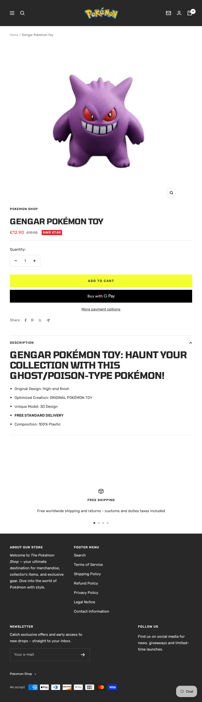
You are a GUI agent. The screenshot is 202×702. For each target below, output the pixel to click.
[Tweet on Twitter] (40, 320)
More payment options (101, 309)
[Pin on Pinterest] (32, 320)
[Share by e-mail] (48, 320)
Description (22, 342)
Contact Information (91, 611)
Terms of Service (88, 564)
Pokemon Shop (24, 209)
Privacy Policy (86, 592)
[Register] (83, 654)
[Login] (179, 13)
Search (80, 555)
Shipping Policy (87, 574)
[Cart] (189, 13)
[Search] (22, 13)
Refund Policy (86, 583)
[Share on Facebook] (26, 320)
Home (14, 35)
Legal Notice (84, 602)
